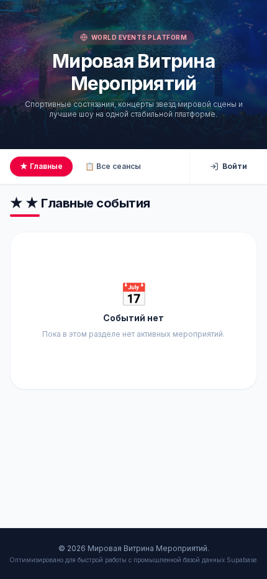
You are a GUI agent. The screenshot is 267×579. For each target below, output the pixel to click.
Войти (234, 166)
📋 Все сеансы (113, 166)
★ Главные (41, 166)
